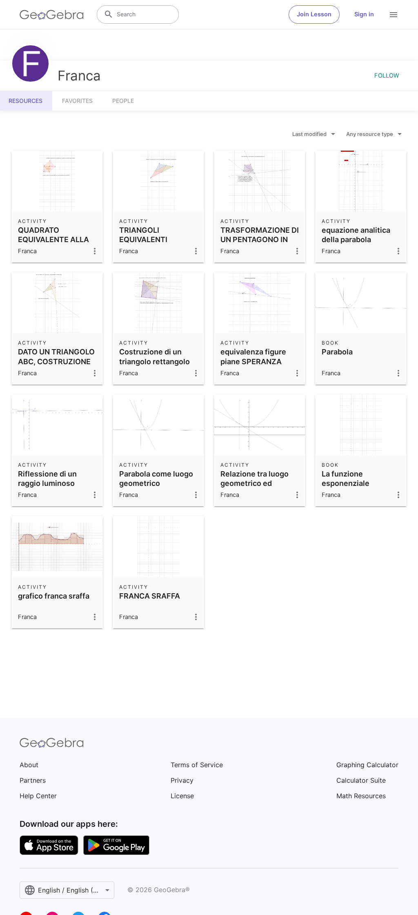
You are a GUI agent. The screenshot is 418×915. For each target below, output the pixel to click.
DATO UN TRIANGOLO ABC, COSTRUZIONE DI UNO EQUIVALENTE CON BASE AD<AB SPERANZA (57, 370)
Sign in (364, 14)
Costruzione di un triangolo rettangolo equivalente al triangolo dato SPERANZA (154, 370)
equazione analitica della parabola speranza (356, 239)
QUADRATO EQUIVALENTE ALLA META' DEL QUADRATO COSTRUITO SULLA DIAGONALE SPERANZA (53, 258)
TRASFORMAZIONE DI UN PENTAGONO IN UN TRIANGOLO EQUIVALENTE (259, 244)
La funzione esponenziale (345, 479)
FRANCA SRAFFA (149, 596)
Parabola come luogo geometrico (156, 479)
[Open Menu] (393, 15)
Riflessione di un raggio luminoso (47, 479)
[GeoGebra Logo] (52, 15)
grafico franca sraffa (53, 596)
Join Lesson (314, 14)
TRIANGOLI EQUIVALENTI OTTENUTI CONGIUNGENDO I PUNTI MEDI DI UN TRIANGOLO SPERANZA (151, 258)
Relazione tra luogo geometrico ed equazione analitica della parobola (254, 488)
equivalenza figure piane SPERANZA (253, 356)
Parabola (337, 351)
